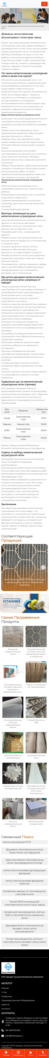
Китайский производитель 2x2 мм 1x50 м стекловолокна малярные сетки (24, 915)
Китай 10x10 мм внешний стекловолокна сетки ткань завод (25, 903)
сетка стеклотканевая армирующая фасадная (24, 872)
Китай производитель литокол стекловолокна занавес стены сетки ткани (24, 942)
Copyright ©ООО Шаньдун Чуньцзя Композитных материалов (21, 1047)
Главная (4, 26)
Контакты (43, 1053)
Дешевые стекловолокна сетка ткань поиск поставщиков (24, 851)
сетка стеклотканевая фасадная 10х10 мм (25, 882)
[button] (43, 567)
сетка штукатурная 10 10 (17, 842)
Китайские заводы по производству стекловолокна (24, 893)
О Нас (30, 1053)
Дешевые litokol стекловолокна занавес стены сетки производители (24, 928)
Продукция (18, 1053)
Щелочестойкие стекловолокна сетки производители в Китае (25, 861)
